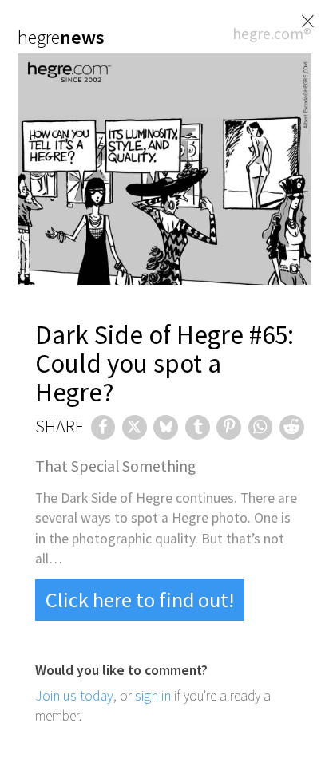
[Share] (103, 427)
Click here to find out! (140, 599)
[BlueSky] (165, 427)
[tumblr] (197, 427)
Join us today (74, 696)
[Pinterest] (228, 427)
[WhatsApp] (260, 427)
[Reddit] (291, 427)
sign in (153, 696)
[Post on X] (134, 427)
